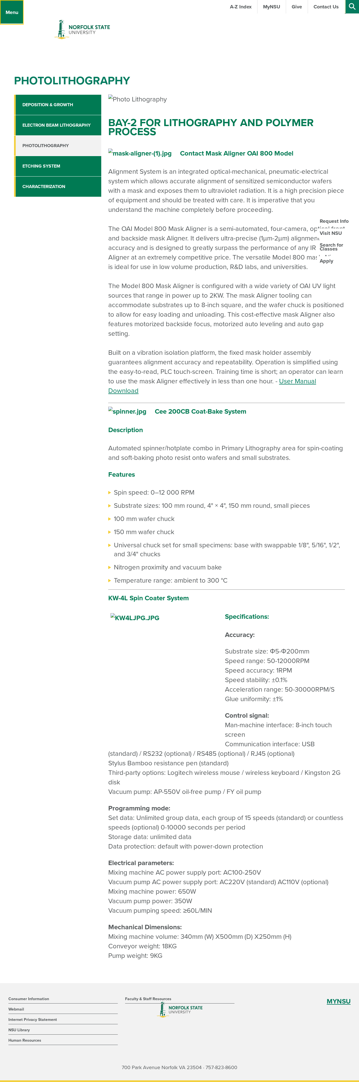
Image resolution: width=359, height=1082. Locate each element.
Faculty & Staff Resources (148, 999)
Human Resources (24, 1040)
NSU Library (19, 1030)
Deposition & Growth (47, 105)
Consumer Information (28, 999)
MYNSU (339, 1001)
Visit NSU (331, 233)
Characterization (43, 186)
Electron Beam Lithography (56, 125)
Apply (326, 261)
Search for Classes (331, 247)
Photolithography (45, 146)
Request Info (334, 221)
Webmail (16, 1009)
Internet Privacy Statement (32, 1019)
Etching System (41, 166)
